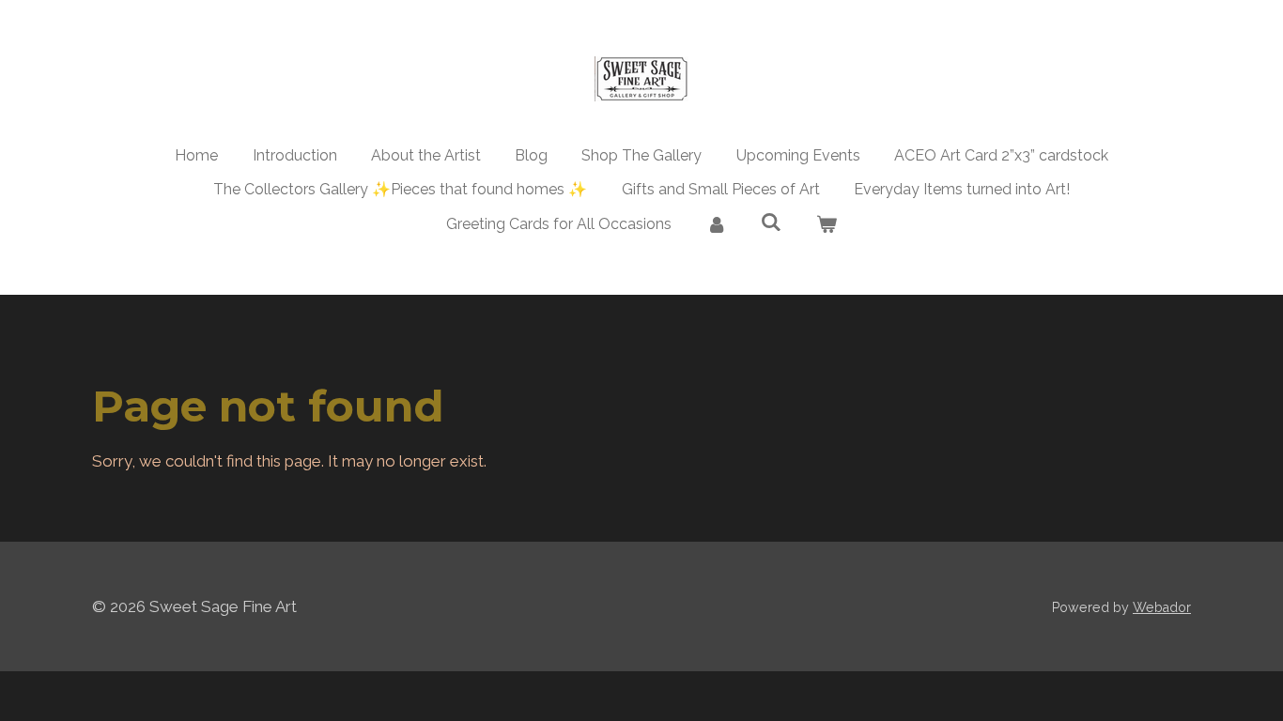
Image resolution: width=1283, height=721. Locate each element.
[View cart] (826, 224)
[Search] (771, 222)
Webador (1162, 607)
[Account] (715, 224)
